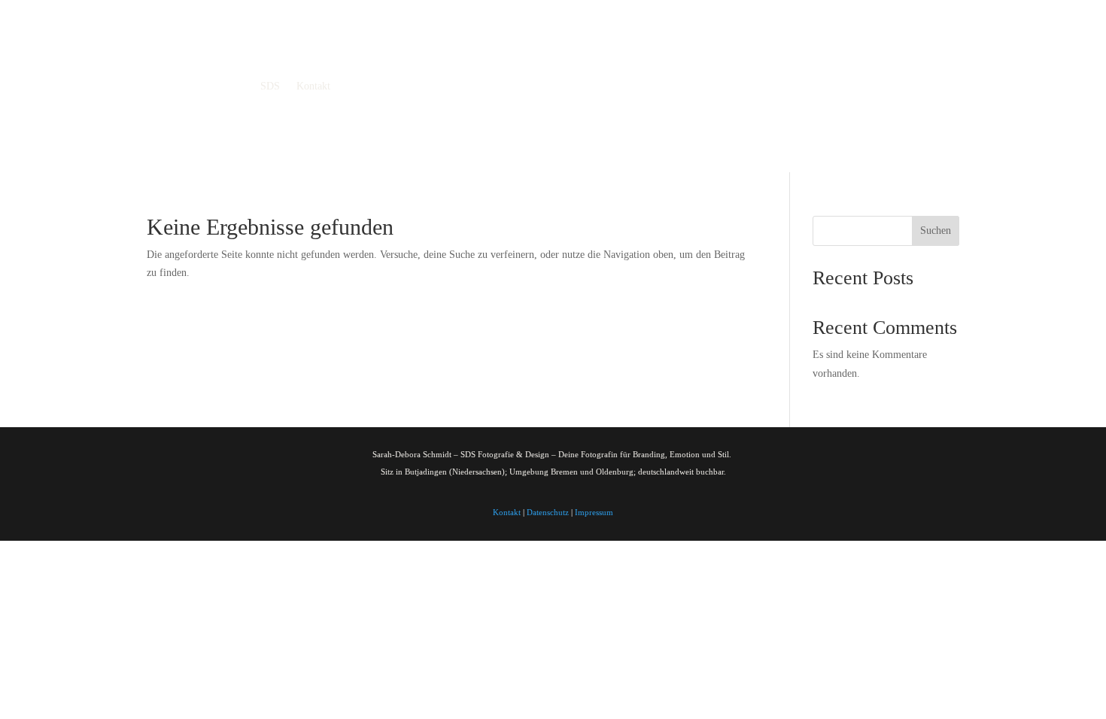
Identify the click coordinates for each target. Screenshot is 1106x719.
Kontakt (313, 86)
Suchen (935, 230)
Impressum (594, 512)
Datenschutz (548, 512)
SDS (270, 86)
